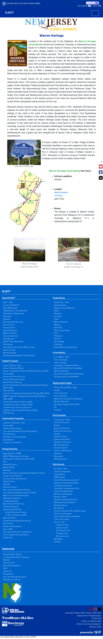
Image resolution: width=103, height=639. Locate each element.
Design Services (9, 481)
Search (96, 6)
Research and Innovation (12, 526)
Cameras (57, 434)
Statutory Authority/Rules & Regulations (19, 347)
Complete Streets (60, 436)
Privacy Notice (8, 574)
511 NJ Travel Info (61, 422)
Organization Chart (10, 336)
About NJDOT (8, 298)
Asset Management (10, 308)
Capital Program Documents (13, 379)
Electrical (58, 316)
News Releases (8, 339)
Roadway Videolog (60, 505)
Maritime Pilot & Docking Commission (68, 368)
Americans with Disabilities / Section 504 (18, 459)
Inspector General (10, 330)
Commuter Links (62, 528)
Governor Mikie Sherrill (13, 554)
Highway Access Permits (12, 509)
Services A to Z (9, 563)
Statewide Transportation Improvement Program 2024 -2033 (26, 393)
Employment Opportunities (13, 322)
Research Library (60, 497)
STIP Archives (8, 413)
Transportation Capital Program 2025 (17, 402)
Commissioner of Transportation (15, 311)
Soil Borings (59, 508)
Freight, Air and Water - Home (65, 387)
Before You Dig (9, 467)
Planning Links (62, 533)
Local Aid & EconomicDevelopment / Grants (19, 493)
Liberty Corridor (60, 363)
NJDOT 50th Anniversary (13, 341)
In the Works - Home (61, 357)
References (58, 464)
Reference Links (62, 536)
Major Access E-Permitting (13, 504)
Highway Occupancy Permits (16, 512)
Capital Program (10, 361)
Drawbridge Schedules (62, 442)
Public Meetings (9, 434)
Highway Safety (9, 327)
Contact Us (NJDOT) (11, 305)
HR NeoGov (58, 539)
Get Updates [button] (83, 6)
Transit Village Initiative (12, 442)
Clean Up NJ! (8, 426)
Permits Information (10, 507)
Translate (91, 3)
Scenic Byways (8, 440)
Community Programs (13, 418)
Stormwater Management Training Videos (19, 355)
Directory (6, 319)
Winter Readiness (9, 353)
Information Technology (63, 486)
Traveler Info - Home (62, 420)
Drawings (57, 313)
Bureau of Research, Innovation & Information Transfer (24, 473)
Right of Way (8, 529)
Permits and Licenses (61, 330)
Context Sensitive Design (12, 428)
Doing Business (10, 449)
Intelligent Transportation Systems (16, 490)
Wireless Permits (9, 518)
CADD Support (59, 477)
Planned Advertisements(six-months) (17, 521)
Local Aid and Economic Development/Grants (20, 431)
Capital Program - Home (12, 365)
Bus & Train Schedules (62, 431)
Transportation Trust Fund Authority (17, 407)
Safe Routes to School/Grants (14, 437)
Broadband (7, 470)
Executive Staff (9, 325)
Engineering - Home (61, 302)
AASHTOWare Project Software (16, 456)
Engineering (59, 298)
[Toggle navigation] (95, 13)
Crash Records (59, 474)
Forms (56, 319)
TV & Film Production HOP (15, 515)
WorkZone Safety (61, 459)
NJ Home (6, 560)
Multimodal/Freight (62, 383)
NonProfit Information (11, 498)
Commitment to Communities (13, 313)
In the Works (59, 352)
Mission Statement (10, 333)
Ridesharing (58, 456)
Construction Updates (62, 439)
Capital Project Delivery (12, 382)
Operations (58, 327)
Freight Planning (61, 360)
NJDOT (9, 12)
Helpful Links (59, 522)
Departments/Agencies (11, 565)
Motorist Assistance (61, 445)
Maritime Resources (61, 371)
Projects (57, 339)
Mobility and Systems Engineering (16, 495)
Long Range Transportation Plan (66, 365)
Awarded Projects (10, 464)
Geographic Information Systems (66, 483)
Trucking (57, 410)
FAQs (5, 568)
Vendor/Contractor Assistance (65, 347)
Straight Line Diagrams (63, 513)
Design (56, 311)
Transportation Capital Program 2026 (17, 405)
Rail (55, 407)
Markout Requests (61, 322)
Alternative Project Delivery (14, 377)
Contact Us (7, 571)
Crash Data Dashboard (62, 471)
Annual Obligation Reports (13, 368)
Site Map (57, 542)
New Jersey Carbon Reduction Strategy (69, 374)
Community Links (62, 525)
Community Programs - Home (14, 423)
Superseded (58, 344)
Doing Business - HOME (12, 453)
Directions (7, 316)
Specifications (59, 341)
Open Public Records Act (63, 491)
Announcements (60, 305)
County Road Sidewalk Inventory (66, 480)
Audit (5, 462)
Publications (7, 344)
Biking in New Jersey (62, 428)
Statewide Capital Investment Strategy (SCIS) (20, 410)
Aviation (57, 390)
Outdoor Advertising (11, 501)
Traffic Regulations (61, 519)
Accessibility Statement (12, 580)
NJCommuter (59, 415)
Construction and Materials (64, 308)
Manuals (57, 325)
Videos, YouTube (9, 350)
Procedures (58, 336)
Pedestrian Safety (61, 448)
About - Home (8, 302)
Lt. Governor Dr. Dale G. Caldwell (16, 557)
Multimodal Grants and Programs (67, 404)
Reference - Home (60, 469)
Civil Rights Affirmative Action (15, 479)
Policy (56, 333)
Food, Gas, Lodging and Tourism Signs (17, 532)
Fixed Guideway (8, 390)
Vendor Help (8, 537)
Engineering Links (63, 530)
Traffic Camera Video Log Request (16, 535)
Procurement (8, 523)
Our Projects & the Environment (66, 377)
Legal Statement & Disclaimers (14, 577)
